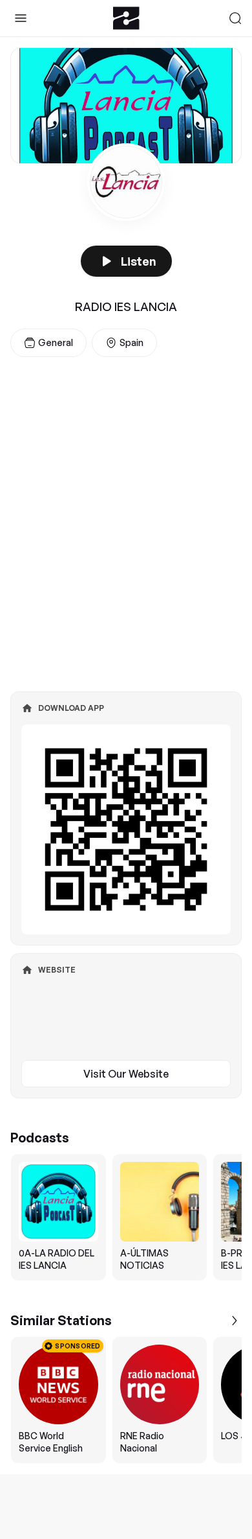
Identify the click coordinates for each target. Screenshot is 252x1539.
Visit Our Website (126, 1073)
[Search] (235, 18)
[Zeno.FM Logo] (126, 18)
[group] (126, 1217)
